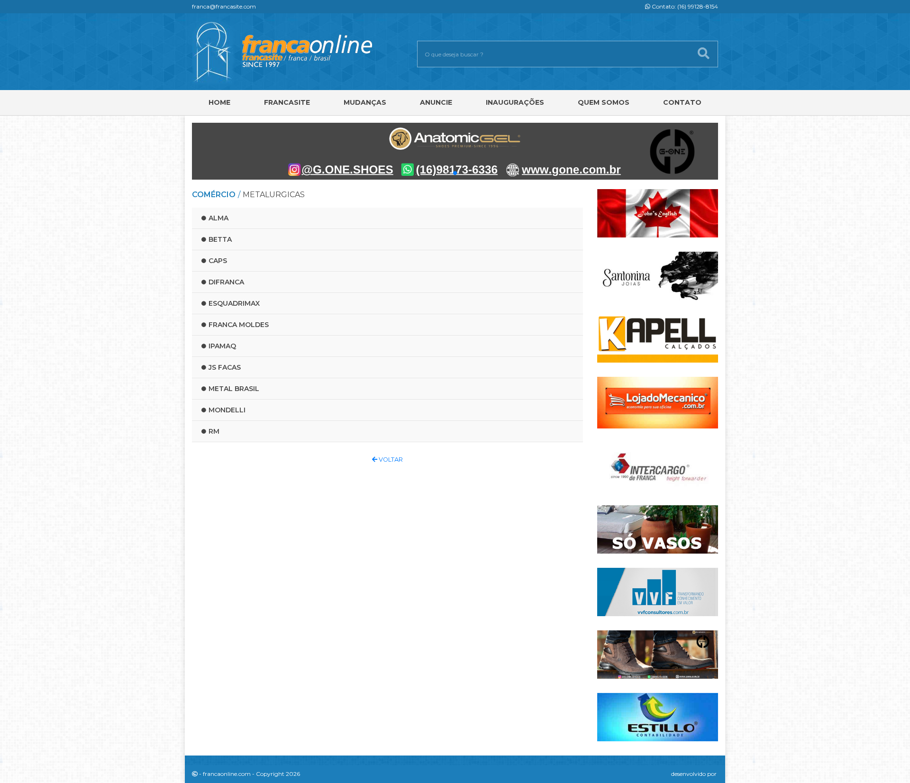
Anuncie (436, 102)
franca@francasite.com (224, 6)
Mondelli (227, 410)
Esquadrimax (234, 303)
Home (219, 102)
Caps (218, 260)
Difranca (226, 282)
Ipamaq (222, 346)
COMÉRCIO (214, 194)
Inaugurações (515, 102)
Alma (218, 218)
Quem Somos (603, 102)
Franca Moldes (239, 324)
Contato (682, 102)
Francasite (287, 102)
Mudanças (365, 102)
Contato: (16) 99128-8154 (684, 6)
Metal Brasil (234, 388)
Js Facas (225, 367)
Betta (220, 239)
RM (214, 431)
